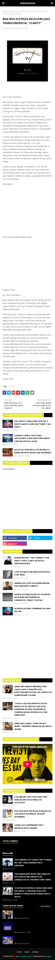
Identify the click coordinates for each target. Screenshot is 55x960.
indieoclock (9, 28)
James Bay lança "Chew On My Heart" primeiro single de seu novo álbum (33, 726)
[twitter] (40, 538)
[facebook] (15, 538)
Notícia (17, 11)
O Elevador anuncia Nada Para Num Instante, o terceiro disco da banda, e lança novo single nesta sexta (33, 892)
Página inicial (8, 11)
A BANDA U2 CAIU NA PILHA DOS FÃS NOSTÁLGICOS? (31, 939)
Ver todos (45, 906)
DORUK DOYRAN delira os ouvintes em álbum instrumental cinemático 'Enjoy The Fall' (32, 597)
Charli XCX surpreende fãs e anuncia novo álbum (28, 826)
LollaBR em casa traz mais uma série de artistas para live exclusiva (30, 799)
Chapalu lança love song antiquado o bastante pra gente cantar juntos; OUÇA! (32, 438)
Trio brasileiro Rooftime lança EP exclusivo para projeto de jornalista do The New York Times (32, 877)
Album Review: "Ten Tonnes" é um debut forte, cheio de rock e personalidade (31, 560)
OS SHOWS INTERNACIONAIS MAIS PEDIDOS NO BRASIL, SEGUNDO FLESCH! (33, 913)
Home (19, 952)
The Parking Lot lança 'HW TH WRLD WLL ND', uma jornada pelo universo (33, 862)
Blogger (48, 956)
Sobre (27, 952)
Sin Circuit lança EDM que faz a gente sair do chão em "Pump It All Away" (32, 424)
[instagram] (15, 543)
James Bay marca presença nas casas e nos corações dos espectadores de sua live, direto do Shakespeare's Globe (33, 690)
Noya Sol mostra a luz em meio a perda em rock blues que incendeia (32, 451)
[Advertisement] (27, 646)
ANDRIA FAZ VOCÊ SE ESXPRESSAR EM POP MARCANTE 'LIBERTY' (31, 584)
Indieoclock (27, 3)
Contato (35, 952)
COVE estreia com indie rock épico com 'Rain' (32, 573)
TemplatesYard (25, 956)
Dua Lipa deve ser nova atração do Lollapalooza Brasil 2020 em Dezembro (32, 814)
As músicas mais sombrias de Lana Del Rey (32, 610)
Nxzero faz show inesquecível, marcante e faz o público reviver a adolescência (32, 926)
